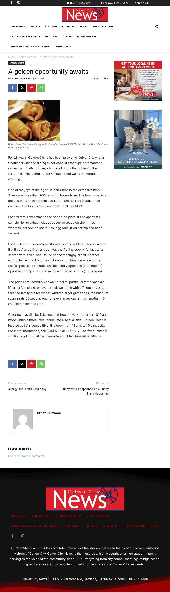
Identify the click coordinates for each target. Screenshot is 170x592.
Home (12, 57)
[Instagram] (23, 536)
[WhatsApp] (41, 88)
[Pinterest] (31, 88)
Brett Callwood (21, 78)
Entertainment (27, 57)
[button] (157, 27)
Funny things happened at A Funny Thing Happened (85, 391)
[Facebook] (12, 88)
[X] (22, 88)
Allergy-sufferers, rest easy (27, 389)
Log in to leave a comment (26, 456)
